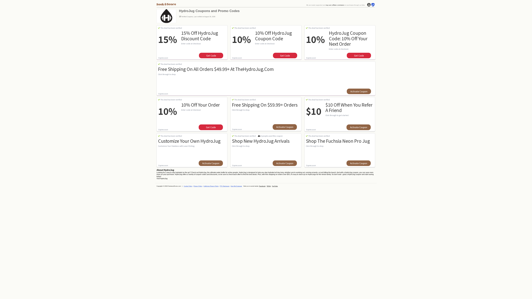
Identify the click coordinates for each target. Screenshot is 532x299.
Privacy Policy (198, 186)
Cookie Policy (188, 186)
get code (211, 55)
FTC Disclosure (224, 186)
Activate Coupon (358, 91)
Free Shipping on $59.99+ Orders (265, 104)
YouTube (275, 186)
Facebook (262, 186)
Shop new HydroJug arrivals (260, 141)
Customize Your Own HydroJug (189, 141)
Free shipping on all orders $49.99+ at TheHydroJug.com (216, 69)
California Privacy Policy (211, 186)
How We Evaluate (236, 186)
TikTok (269, 186)
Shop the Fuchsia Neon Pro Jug (338, 141)
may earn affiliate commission (335, 5)
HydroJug (163, 179)
